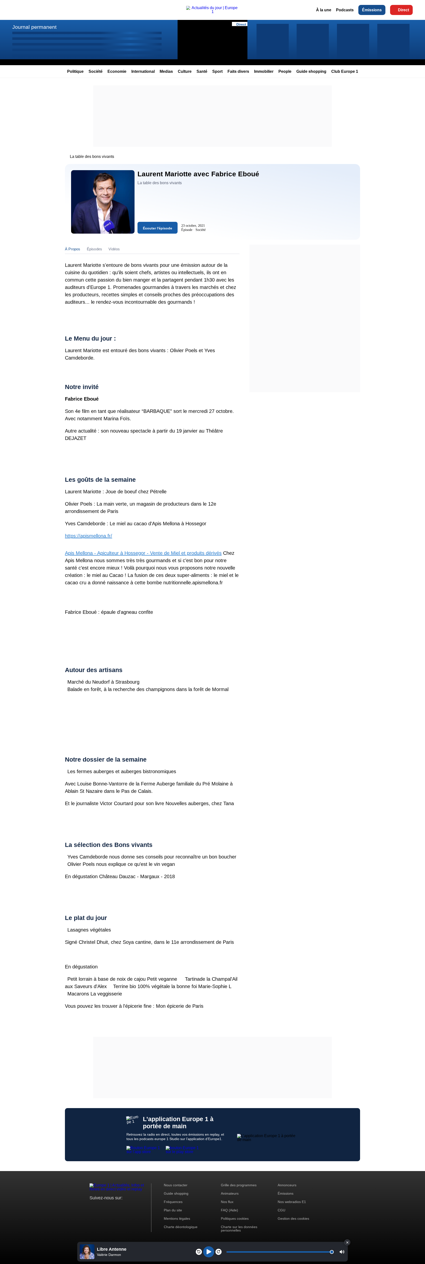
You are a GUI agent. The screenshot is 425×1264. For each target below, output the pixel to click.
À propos (72, 249)
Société (96, 71)
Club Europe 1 (344, 71)
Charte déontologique (180, 1227)
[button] (342, 1252)
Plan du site (173, 1210)
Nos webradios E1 (292, 1202)
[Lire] (208, 1251)
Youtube (118, 1207)
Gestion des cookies (293, 1218)
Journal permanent (34, 27)
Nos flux (227, 1202)
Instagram (101, 1207)
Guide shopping (311, 71)
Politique (75, 71)
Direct (403, 10)
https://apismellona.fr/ (88, 536)
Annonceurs (287, 1185)
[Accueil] (212, 12)
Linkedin (134, 1207)
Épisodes (94, 249)
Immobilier (263, 71)
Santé (202, 71)
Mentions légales (177, 1218)
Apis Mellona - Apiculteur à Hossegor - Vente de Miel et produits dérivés (143, 553)
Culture (185, 71)
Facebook (109, 1207)
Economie (116, 71)
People (284, 71)
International (143, 71)
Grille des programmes (239, 1185)
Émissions (372, 10)
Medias (166, 71)
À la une (323, 10)
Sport (217, 71)
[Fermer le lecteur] (347, 1242)
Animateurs (230, 1193)
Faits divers (238, 71)
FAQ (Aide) (229, 1210)
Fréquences (173, 1202)
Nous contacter (175, 1185)
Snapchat (126, 1207)
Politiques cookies (235, 1218)
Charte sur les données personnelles (239, 1228)
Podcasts (345, 10)
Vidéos (114, 249)
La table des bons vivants (92, 156)
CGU (281, 1210)
